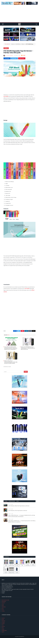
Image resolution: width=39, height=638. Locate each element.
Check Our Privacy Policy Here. (7, 588)
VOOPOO (3, 602)
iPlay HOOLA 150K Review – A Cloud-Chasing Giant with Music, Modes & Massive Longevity (21, 521)
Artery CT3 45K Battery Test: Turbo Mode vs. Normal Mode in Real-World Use (28, 348)
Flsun (3, 624)
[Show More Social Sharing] (27, 58)
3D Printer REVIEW (12, 501)
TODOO (3, 611)
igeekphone (22, 636)
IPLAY (3, 609)
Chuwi (3, 619)
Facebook (3, 591)
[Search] (36, 24)
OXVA (3, 604)
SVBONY (3, 618)
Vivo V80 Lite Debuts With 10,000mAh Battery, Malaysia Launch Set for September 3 (10, 348)
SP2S (3, 608)
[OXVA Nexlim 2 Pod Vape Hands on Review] (5, 510)
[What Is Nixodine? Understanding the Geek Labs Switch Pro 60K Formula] (11, 355)
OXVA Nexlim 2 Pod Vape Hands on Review (17, 510)
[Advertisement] (19, 14)
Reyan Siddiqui (10, 55)
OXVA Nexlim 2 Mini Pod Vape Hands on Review (18, 505)
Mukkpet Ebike (4, 630)
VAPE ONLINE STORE (5, 600)
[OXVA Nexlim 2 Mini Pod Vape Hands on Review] (5, 505)
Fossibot (3, 622)
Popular (5, 501)
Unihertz (3, 623)
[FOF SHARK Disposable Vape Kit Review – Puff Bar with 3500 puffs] (19, 69)
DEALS (6, 48)
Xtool (3, 627)
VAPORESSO (4, 601)
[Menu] (3, 24)
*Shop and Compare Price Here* (7, 590)
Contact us (3, 586)
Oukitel (3, 629)
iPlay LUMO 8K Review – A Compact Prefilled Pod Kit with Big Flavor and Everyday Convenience (21, 516)
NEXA (3, 605)
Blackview (3, 620)
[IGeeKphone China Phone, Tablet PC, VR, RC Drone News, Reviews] (19, 24)
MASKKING (4, 606)
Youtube (3, 592)
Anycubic (3, 626)
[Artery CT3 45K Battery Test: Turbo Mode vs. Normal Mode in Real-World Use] (27, 341)
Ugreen (3, 631)
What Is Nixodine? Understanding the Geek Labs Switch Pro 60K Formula (10, 362)
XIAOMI (17, 501)
